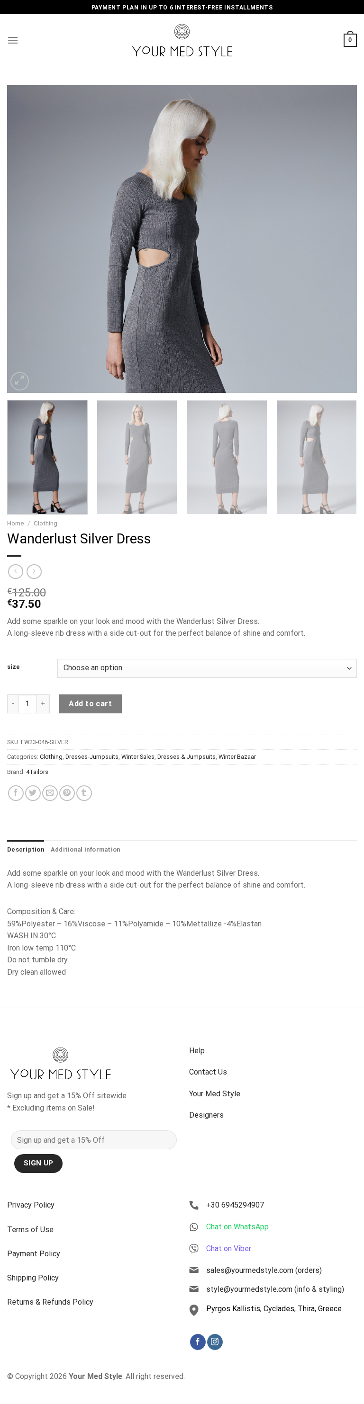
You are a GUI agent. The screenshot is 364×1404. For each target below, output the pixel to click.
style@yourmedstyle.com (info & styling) (275, 1289)
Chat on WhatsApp (237, 1226)
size (13, 667)
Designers (206, 1115)
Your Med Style (214, 1093)
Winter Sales (138, 756)
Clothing (45, 523)
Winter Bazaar (237, 756)
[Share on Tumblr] (84, 793)
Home (15, 523)
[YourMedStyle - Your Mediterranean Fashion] (182, 40)
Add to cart (90, 703)
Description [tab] (25, 849)
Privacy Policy (31, 1204)
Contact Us (208, 1071)
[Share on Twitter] (33, 793)
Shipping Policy (33, 1277)
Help (197, 1050)
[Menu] (12, 40)
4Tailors (37, 771)
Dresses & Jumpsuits (186, 756)
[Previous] (26, 239)
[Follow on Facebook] (198, 1342)
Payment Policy (33, 1253)
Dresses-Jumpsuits (91, 756)
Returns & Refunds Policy (50, 1301)
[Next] (337, 239)
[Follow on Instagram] (215, 1342)
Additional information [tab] (85, 849)
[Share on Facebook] (16, 793)
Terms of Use (30, 1229)
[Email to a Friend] (50, 793)
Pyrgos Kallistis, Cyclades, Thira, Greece (274, 1308)
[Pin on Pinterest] (67, 793)
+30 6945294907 (235, 1204)
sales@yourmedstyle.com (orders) (264, 1270)
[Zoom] (19, 381)
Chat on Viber (228, 1248)
